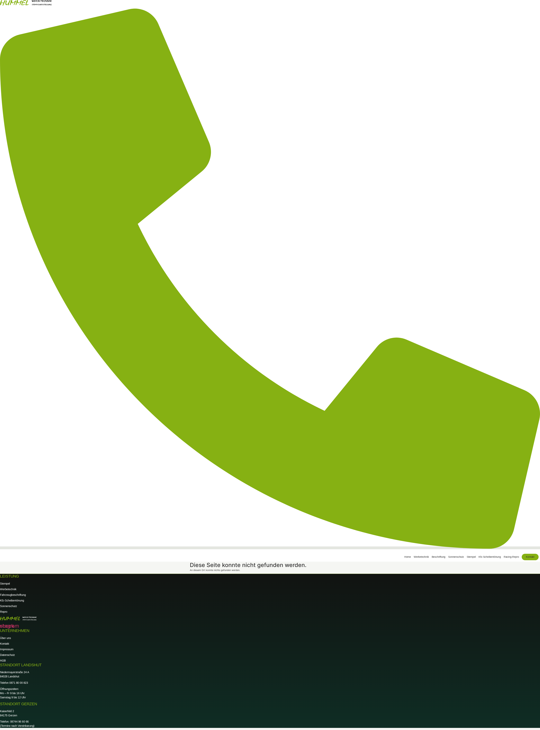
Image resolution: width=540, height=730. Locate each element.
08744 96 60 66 (19, 721)
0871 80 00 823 (18, 682)
